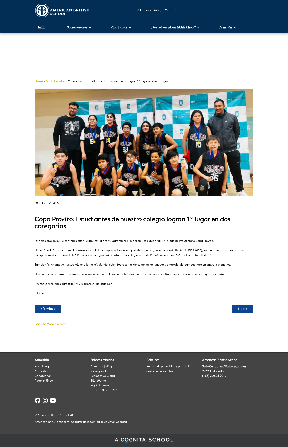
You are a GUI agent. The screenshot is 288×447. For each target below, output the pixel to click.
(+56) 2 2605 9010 (166, 10)
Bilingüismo (98, 380)
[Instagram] (45, 401)
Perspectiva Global (103, 376)
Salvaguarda (99, 371)
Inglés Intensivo (101, 385)
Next (241, 309)
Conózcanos (43, 376)
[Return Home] (62, 10)
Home (39, 81)
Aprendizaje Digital (103, 366)
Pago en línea (44, 380)
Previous (48, 309)
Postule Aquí (43, 366)
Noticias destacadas (104, 390)
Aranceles (41, 371)
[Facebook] (38, 401)
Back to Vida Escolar (50, 324)
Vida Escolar (55, 81)
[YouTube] (53, 401)
